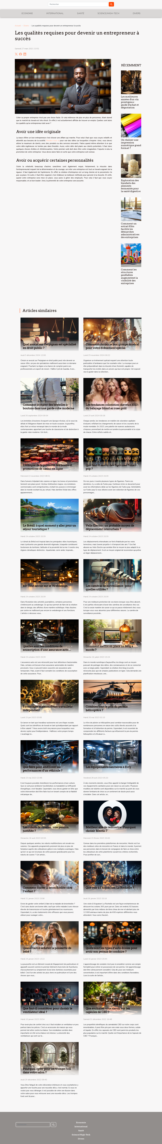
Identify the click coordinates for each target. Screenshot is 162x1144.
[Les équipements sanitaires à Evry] (112, 756)
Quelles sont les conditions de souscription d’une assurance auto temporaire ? (45, 650)
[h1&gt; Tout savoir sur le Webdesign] (50, 575)
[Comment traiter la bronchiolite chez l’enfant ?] (50, 877)
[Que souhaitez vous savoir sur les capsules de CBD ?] (112, 998)
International (55, 13)
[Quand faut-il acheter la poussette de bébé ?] (50, 937)
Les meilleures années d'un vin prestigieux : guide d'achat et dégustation (130, 102)
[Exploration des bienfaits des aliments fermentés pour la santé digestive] (131, 166)
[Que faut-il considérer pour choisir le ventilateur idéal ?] (50, 998)
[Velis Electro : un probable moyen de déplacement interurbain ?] (112, 515)
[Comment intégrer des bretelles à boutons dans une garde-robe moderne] (50, 394)
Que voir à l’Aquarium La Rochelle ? (110, 887)
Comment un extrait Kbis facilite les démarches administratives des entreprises (130, 230)
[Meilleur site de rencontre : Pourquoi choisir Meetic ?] (112, 817)
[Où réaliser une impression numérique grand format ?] (131, 125)
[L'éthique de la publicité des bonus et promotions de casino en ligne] (50, 455)
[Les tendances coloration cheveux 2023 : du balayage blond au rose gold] (112, 394)
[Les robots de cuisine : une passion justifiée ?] (50, 817)
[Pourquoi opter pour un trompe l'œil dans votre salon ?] (50, 1058)
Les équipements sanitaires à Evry (108, 767)
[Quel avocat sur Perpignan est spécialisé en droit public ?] (50, 334)
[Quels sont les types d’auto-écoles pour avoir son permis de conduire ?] (112, 937)
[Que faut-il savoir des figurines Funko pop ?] (112, 455)
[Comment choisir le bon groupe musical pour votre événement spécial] (112, 334)
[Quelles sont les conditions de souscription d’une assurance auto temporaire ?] (50, 636)
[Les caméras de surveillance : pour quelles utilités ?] (112, 575)
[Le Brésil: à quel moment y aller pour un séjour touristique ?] (50, 515)
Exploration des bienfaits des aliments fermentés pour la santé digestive (131, 186)
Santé (80, 13)
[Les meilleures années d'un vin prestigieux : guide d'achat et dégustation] (131, 82)
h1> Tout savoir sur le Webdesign (45, 585)
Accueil (18, 25)
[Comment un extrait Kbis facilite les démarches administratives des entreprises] (131, 209)
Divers (136, 13)
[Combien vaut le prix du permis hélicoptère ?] (112, 696)
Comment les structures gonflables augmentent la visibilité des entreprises (129, 276)
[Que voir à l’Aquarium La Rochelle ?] (112, 877)
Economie (27, 13)
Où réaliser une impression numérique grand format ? (131, 144)
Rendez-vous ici (52, 140)
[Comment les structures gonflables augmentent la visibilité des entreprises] (131, 255)
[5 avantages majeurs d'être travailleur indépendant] (50, 696)
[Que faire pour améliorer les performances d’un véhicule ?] (50, 756)
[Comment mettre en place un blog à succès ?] (112, 636)
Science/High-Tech (108, 13)
